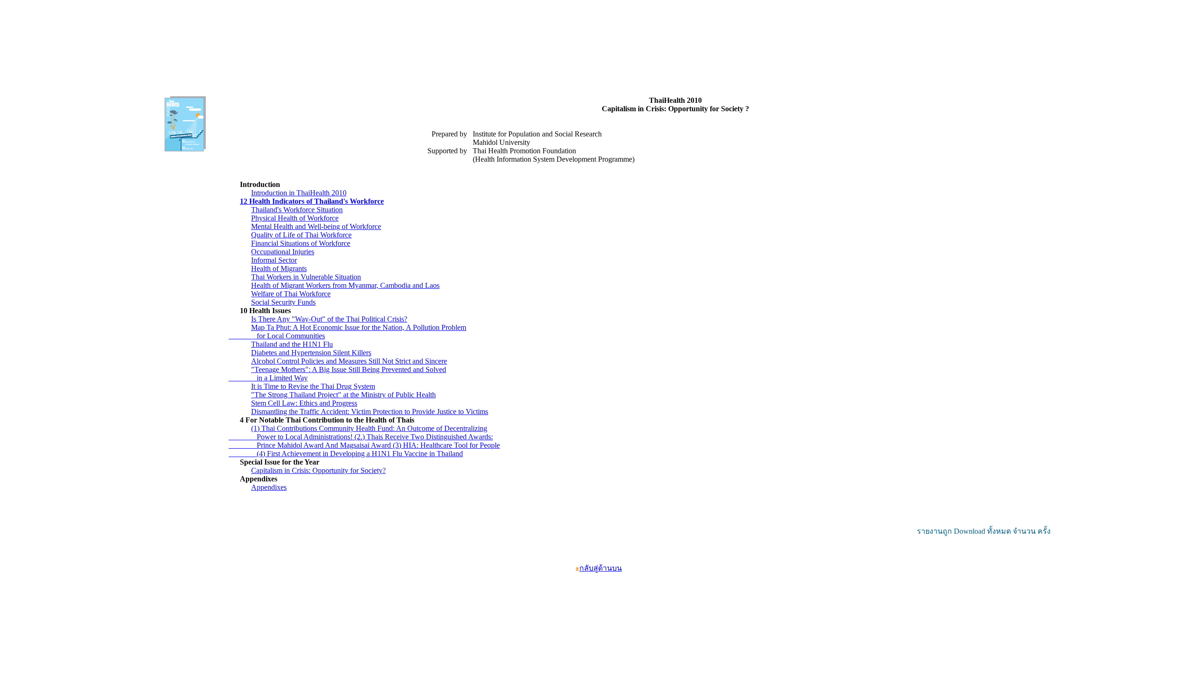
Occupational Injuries (282, 252)
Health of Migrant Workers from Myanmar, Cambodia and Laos (345, 285)
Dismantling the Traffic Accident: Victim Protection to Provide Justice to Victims (369, 411)
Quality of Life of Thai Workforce (301, 235)
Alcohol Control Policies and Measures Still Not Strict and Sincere (349, 361)
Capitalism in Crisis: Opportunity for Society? (318, 470)
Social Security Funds (283, 302)
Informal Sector (274, 260)
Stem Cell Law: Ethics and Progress (304, 403)
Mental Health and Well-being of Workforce (316, 226)
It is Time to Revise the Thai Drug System (313, 386)
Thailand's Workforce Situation (297, 210)
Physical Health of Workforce (295, 218)
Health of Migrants (279, 268)
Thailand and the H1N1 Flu (292, 344)
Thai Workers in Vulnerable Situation (306, 277)
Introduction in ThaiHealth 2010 (298, 193)
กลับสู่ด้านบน (600, 568)
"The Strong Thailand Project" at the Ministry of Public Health (343, 395)
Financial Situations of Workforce (300, 243)
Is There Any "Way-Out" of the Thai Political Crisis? (329, 319)
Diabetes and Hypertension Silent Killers (311, 353)
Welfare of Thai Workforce (291, 294)
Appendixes (269, 487)
